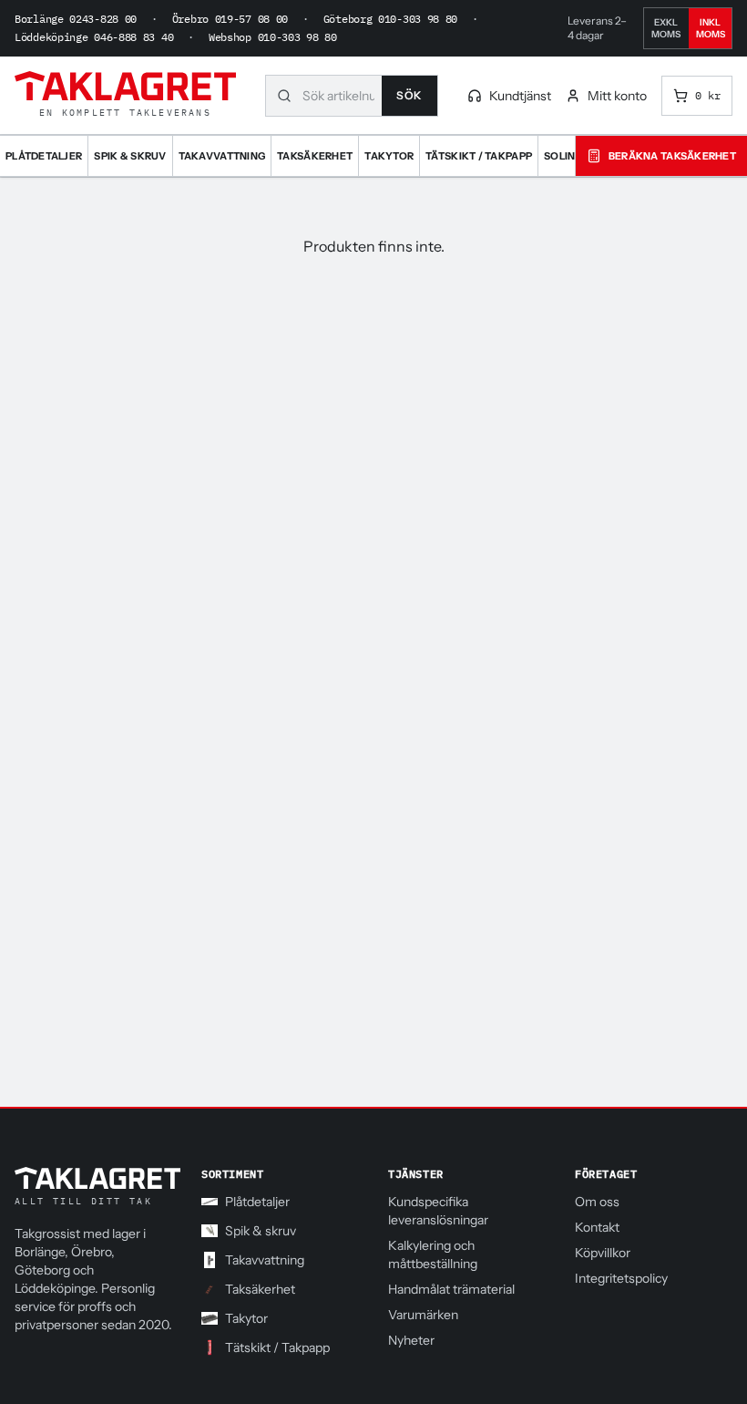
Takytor (246, 1318)
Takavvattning (264, 1260)
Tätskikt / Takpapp (277, 1347)
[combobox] (342, 95)
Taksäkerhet (260, 1289)
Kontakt (597, 1227)
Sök (409, 95)
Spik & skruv (260, 1231)
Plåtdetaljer (257, 1201)
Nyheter (411, 1340)
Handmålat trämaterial (451, 1289)
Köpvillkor (602, 1252)
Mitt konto (617, 96)
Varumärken (423, 1314)
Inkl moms (710, 28)
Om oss (597, 1201)
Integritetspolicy (621, 1278)
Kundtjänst (520, 96)
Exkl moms (665, 28)
